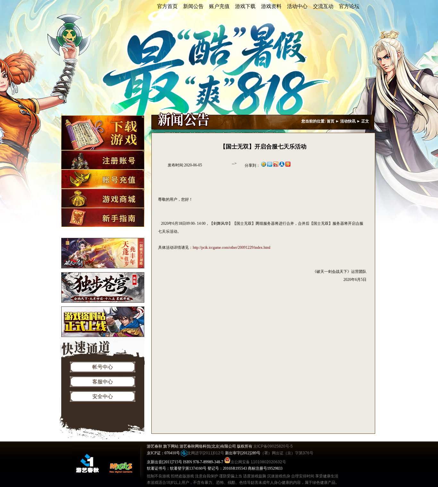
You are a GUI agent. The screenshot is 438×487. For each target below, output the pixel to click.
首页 (330, 121)
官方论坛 (349, 6)
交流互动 (323, 6)
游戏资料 (271, 6)
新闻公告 (193, 6)
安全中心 (102, 396)
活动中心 (297, 6)
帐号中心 (102, 367)
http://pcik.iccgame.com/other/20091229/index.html (231, 247)
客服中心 (102, 381)
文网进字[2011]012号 (205, 453)
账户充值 (219, 6)
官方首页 (167, 6)
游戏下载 (245, 6)
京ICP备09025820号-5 (273, 446)
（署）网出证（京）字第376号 (286, 453)
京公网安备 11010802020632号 (258, 462)
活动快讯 (348, 121)
